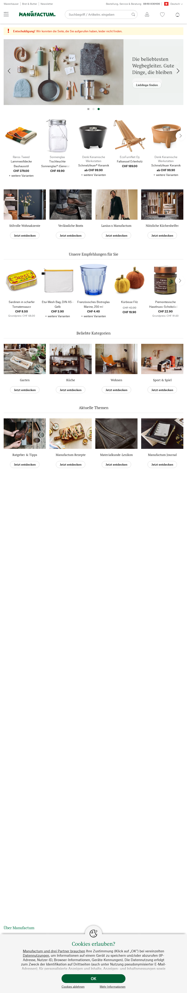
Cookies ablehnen (73, 986)
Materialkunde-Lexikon (116, 455)
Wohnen (116, 380)
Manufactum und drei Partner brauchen (54, 951)
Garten (25, 380)
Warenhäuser (11, 3)
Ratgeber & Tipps (24, 455)
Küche (70, 380)
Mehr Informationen (112, 986)
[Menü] (6, 14)
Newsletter (47, 3)
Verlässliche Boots (70, 226)
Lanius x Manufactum (116, 226)
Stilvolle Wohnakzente (24, 226)
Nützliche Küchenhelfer (162, 226)
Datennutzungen (36, 955)
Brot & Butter (29, 3)
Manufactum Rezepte (71, 455)
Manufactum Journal (162, 455)
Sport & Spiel (162, 380)
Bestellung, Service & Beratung (133, 3)
